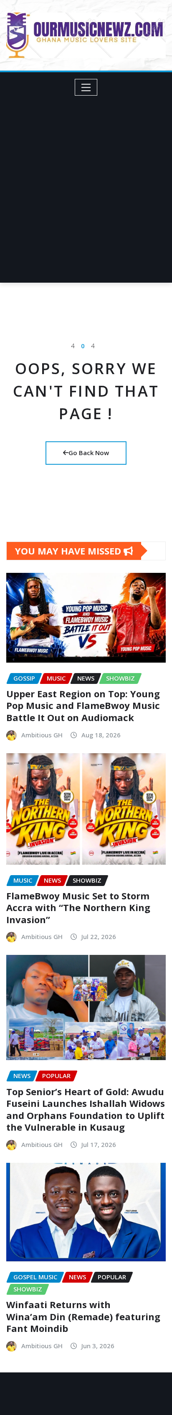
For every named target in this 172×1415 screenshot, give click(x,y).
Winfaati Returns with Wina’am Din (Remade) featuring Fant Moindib (83, 1316)
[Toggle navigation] (86, 87)
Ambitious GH (42, 735)
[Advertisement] (86, 186)
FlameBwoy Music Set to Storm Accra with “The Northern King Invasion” (78, 907)
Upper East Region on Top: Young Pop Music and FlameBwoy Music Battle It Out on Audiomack (83, 705)
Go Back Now (88, 452)
